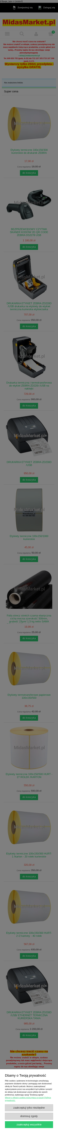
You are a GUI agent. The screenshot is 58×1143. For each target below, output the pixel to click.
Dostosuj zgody (29, 1116)
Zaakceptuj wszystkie (29, 1124)
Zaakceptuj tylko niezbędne (29, 1107)
